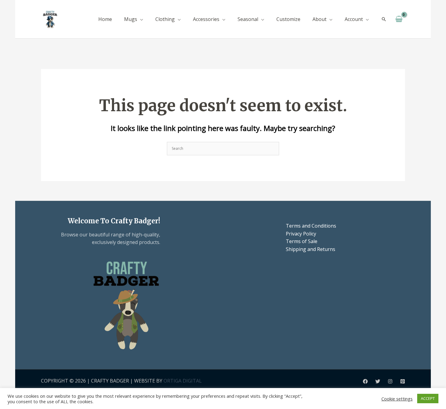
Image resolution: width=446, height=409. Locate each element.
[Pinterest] (402, 381)
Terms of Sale (301, 241)
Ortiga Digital (183, 380)
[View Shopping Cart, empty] (399, 19)
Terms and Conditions (311, 225)
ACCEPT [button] (428, 398)
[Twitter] (377, 381)
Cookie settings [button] (397, 398)
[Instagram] (390, 381)
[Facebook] (365, 381)
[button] (140, 19)
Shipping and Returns (310, 249)
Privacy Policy (301, 233)
